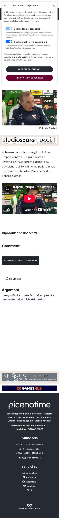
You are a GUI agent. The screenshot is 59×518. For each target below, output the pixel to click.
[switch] (9, 41)
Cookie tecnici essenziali (27, 29)
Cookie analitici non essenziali (30, 42)
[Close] (53, 5)
